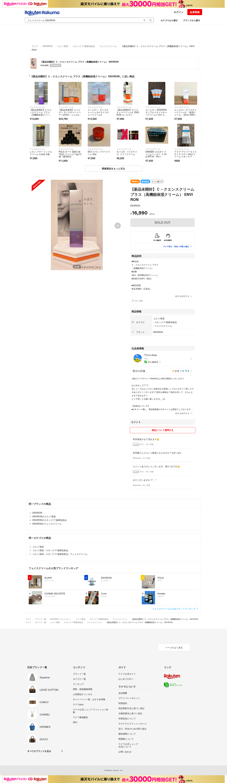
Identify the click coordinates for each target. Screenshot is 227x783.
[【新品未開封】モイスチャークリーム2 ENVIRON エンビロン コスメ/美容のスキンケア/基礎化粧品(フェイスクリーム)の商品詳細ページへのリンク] (128, 93)
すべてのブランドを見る (39, 751)
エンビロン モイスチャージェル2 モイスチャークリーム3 (98, 112)
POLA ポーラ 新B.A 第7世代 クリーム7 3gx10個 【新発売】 (70, 154)
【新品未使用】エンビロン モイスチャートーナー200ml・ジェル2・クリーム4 (70, 113)
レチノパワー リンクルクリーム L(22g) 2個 (41, 153)
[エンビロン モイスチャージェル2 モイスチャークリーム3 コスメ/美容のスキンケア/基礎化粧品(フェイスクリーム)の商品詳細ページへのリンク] (99, 93)
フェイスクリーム (108, 46)
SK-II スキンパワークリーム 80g (99, 153)
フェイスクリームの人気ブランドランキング (174, 608)
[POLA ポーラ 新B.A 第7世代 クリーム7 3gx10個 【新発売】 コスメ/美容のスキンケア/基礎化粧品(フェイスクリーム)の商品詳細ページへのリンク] (70, 135)
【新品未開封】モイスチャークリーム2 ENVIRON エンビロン (128, 112)
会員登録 (195, 12)
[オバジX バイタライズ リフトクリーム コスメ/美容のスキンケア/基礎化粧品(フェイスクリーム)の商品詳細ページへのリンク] (128, 135)
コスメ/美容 (62, 46)
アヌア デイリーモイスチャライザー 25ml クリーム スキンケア (185, 154)
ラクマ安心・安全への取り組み (176, 246)
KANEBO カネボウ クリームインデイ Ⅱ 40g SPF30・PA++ (155, 154)
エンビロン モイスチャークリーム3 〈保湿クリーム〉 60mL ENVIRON (185, 113)
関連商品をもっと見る (113, 168)
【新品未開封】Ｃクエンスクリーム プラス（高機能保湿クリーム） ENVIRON (40, 113)
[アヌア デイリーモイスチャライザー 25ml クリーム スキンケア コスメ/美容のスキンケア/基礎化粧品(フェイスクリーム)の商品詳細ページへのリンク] (185, 135)
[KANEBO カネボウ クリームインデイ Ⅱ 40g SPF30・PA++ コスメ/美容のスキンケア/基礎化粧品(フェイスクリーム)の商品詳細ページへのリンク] (156, 135)
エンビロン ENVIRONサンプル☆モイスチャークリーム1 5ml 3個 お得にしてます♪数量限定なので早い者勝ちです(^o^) (156, 115)
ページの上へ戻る (174, 647)
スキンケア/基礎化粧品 (84, 46)
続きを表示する (182, 296)
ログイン (179, 12)
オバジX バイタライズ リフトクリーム (127, 153)
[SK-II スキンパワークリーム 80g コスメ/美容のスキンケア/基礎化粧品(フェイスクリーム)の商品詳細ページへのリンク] (99, 135)
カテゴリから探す (169, 20)
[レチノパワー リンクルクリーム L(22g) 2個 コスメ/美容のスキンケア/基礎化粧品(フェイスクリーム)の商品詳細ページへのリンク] (41, 135)
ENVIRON (47, 46)
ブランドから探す (191, 20)
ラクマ (35, 46)
